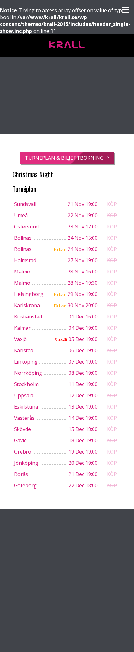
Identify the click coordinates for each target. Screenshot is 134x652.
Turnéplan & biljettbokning (64, 157)
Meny (123, 11)
